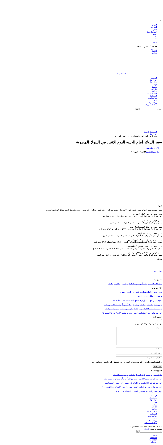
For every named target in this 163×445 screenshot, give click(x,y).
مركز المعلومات (151, 105)
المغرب (154, 27)
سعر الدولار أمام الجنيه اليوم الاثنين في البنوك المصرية (141, 292)
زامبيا (155, 34)
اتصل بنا (154, 53)
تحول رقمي (152, 98)
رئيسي (148, 148)
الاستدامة (153, 96)
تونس (155, 29)
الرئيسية (154, 78)
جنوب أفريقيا (152, 32)
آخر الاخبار (153, 80)
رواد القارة (153, 103)
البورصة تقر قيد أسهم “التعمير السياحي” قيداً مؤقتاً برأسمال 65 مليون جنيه (133, 379)
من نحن (154, 49)
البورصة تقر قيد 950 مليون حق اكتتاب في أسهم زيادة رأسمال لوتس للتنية (133, 383)
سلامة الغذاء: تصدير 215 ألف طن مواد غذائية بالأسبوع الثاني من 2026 (135, 284)
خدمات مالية (152, 93)
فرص (155, 100)
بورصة (154, 87)
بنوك (155, 84)
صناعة (154, 91)
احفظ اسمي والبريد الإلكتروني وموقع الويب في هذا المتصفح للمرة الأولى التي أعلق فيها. (125, 362)
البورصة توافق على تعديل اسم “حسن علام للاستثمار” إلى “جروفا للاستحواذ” (132, 387)
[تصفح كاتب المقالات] (157, 269)
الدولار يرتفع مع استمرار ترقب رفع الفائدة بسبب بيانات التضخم (137, 375)
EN (156, 38)
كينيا (155, 36)
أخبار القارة (152, 82)
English (154, 51)
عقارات (154, 89)
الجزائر (154, 25)
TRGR (146, 429)
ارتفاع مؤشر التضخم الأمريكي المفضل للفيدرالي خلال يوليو (139, 391)
